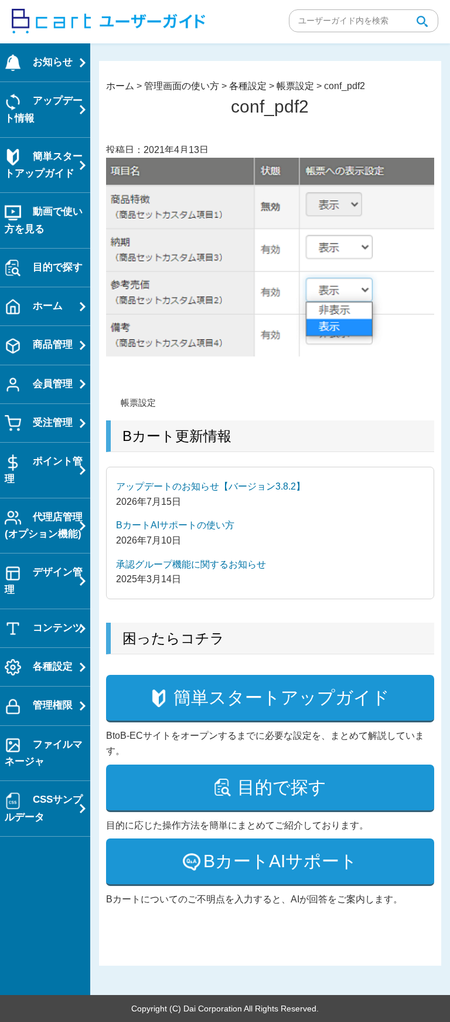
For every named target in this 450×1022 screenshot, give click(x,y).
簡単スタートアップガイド (281, 697)
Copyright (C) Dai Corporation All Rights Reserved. (225, 1008)
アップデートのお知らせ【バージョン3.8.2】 (210, 486)
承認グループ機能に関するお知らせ (191, 564)
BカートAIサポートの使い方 (175, 525)
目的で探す (281, 787)
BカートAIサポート (280, 861)
